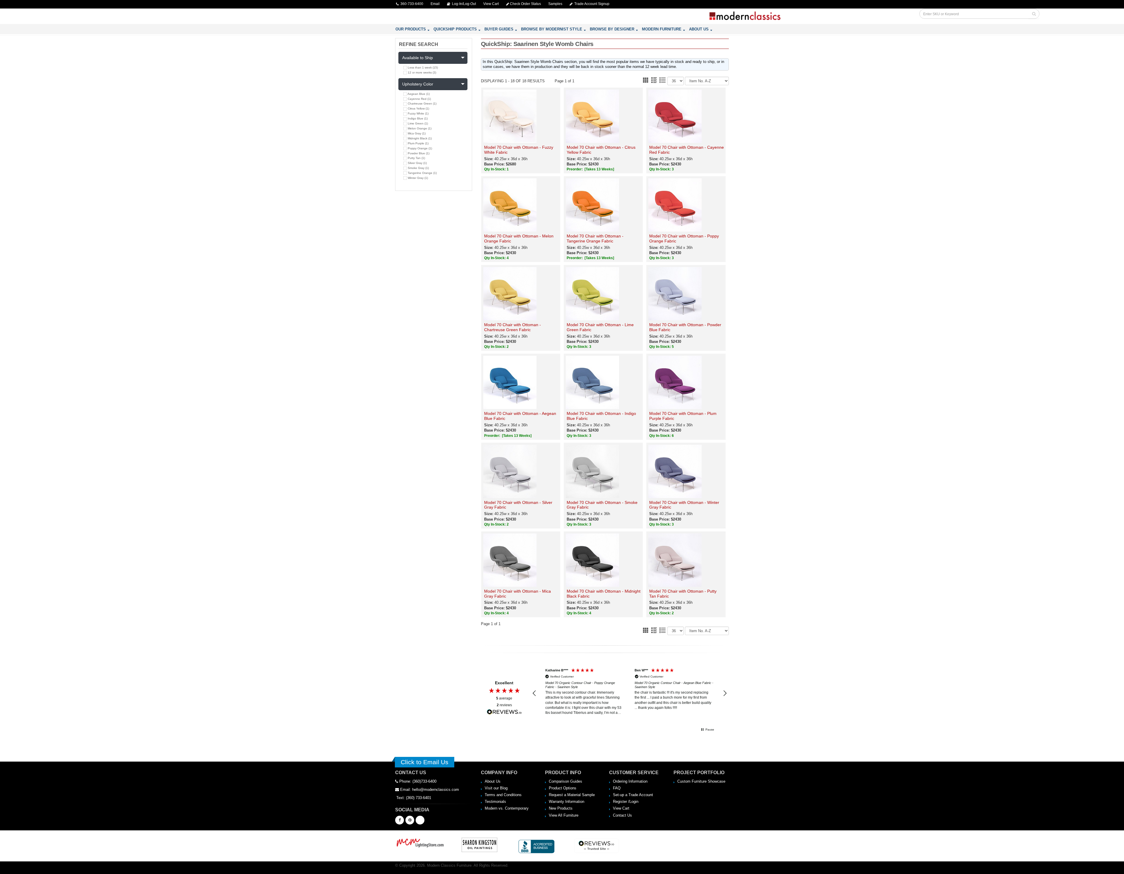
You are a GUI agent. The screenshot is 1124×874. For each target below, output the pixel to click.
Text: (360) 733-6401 (413, 798)
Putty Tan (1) (416, 158)
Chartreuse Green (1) (421, 103)
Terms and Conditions (503, 795)
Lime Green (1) (417, 123)
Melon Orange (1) (419, 128)
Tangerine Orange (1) (422, 173)
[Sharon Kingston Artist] (479, 844)
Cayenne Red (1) (419, 98)
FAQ (617, 788)
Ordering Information (630, 781)
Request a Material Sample (572, 795)
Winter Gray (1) (417, 177)
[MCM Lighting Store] (420, 842)
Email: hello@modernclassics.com (429, 789)
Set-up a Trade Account (633, 795)
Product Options (562, 788)
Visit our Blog (496, 788)
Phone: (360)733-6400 (417, 781)
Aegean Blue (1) (418, 93)
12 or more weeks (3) (421, 72)
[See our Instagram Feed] (420, 820)
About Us (699, 29)
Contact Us (622, 815)
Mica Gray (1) (416, 133)
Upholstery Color (417, 84)
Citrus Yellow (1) (418, 108)
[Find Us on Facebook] (399, 820)
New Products (561, 808)
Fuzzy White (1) (418, 113)
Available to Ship (417, 57)
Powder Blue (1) (418, 153)
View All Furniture (563, 815)
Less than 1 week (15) (422, 67)
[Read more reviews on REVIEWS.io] (504, 712)
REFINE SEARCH (418, 44)
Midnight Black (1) (419, 138)
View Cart (621, 808)
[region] (630, 693)
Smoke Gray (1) (418, 168)
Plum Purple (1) (418, 143)
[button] (535, 693)
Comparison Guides (565, 781)
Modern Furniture (661, 29)
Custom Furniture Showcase (701, 781)
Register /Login (625, 801)
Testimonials (495, 801)
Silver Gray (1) (417, 163)
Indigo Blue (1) (417, 118)
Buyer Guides (498, 29)
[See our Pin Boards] (409, 820)
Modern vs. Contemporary (507, 808)
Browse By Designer (612, 29)
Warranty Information (566, 801)
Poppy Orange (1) (419, 148)
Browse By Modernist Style (551, 29)
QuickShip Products (455, 29)
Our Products (410, 29)
